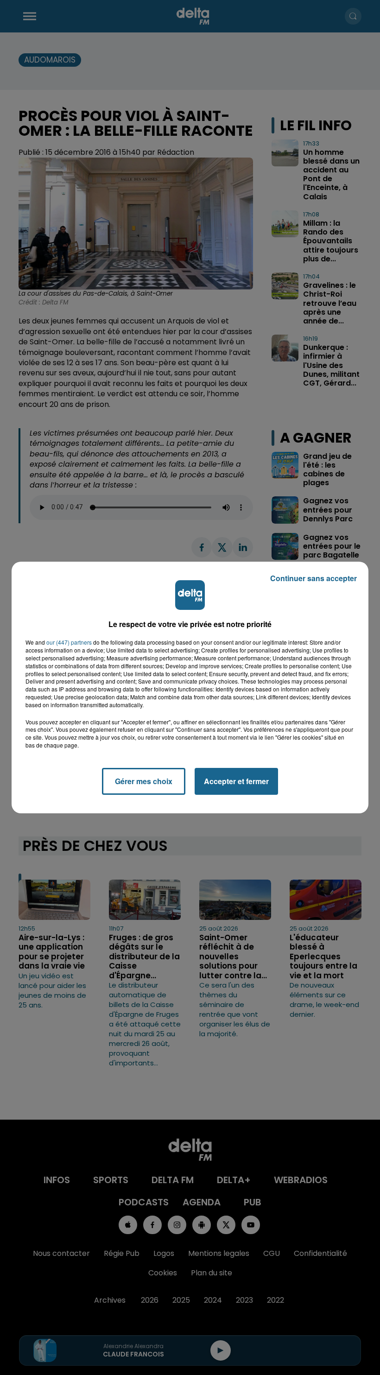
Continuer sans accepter (313, 578)
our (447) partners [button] (69, 642)
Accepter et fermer (236, 781)
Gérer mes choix (143, 781)
